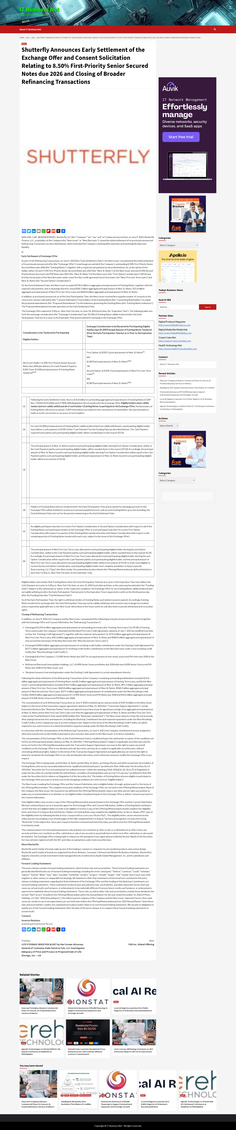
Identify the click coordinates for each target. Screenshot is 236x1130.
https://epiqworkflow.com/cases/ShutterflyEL (84, 815)
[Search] (214, 29)
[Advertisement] (151, 12)
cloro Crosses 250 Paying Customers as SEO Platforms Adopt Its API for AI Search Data (133, 1050)
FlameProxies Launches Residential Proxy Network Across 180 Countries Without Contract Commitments (86, 1051)
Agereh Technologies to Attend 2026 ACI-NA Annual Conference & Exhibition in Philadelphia (41, 1051)
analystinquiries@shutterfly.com (37, 923)
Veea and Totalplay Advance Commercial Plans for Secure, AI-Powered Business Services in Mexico (40, 1010)
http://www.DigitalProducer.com (174, 325)
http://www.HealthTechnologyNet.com (178, 348)
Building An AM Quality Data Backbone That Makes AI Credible (187, 388)
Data (66, 1095)
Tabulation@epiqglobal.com (117, 818)
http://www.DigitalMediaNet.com (175, 333)
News (24, 44)
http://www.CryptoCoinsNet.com (175, 341)
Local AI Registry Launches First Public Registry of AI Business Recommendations (133, 1009)
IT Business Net (39, 9)
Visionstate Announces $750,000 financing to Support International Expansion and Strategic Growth (88, 1010)
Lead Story (74, 1095)
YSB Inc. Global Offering (141, 942)
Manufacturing (85, 1095)
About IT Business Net (30, 29)
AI (62, 1095)
